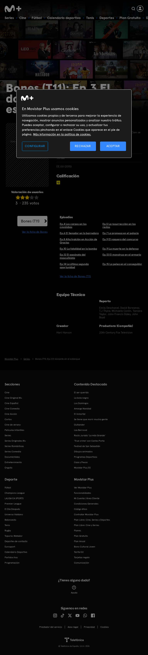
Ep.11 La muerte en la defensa (121, 248)
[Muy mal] (18, 197)
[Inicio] (14, 8)
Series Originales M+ (15, 440)
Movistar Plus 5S (82, 467)
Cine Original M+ (13, 398)
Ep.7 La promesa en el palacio (121, 233)
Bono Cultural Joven (84, 546)
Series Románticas (14, 446)
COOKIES (104, 627)
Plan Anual (79, 541)
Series (9, 18)
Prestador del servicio (50, 627)
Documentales (12, 457)
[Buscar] (133, 8)
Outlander (79, 424)
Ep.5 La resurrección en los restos (119, 225)
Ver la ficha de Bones (34, 231)
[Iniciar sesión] (140, 9)
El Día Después (12, 509)
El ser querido (81, 392)
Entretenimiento (13, 462)
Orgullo (8, 467)
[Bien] (32, 197)
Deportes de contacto (16, 541)
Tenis (90, 18)
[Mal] (22, 197)
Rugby (8, 530)
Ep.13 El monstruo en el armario (122, 254)
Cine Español (11, 403)
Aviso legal (73, 627)
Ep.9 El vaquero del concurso (120, 239)
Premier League (13, 503)
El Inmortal (79, 414)
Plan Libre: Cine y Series (86, 525)
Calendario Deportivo (16, 552)
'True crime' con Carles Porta (89, 440)
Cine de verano (13, 424)
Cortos (8, 419)
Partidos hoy (11, 557)
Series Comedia (13, 451)
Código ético (80, 509)
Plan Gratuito (130, 18)
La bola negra (81, 398)
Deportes (106, 18)
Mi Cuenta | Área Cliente (86, 498)
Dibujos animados (83, 451)
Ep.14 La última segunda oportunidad (74, 265)
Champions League (15, 493)
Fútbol (37, 18)
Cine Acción (11, 414)
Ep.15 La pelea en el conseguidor (122, 264)
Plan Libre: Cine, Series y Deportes (92, 519)
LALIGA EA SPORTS (14, 498)
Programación (12, 562)
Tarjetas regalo (82, 557)
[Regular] (27, 197)
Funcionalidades (82, 493)
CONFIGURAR (35, 146)
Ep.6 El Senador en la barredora (79, 233)
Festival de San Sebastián (87, 446)
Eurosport (10, 546)
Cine (22, 18)
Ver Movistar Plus (83, 487)
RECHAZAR (83, 146)
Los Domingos (81, 403)
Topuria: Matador (14, 536)
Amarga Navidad (82, 408)
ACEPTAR (113, 146)
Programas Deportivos (85, 457)
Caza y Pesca (80, 462)
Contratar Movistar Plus (86, 514)
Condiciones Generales (86, 503)
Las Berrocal (80, 430)
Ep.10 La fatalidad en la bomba (78, 248)
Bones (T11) (30, 221)
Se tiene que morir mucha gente (91, 419)
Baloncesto (10, 519)
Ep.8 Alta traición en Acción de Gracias (78, 241)
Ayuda (74, 592)
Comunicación (81, 562)
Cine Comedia (12, 408)
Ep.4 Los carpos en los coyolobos (73, 225)
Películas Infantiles (14, 430)
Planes (77, 530)
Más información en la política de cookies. (62, 134)
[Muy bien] (36, 197)
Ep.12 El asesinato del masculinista (73, 256)
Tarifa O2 (79, 552)
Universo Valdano (14, 514)
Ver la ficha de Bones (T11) (75, 276)
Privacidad (89, 627)
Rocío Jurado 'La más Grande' (89, 435)
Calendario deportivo (64, 18)
